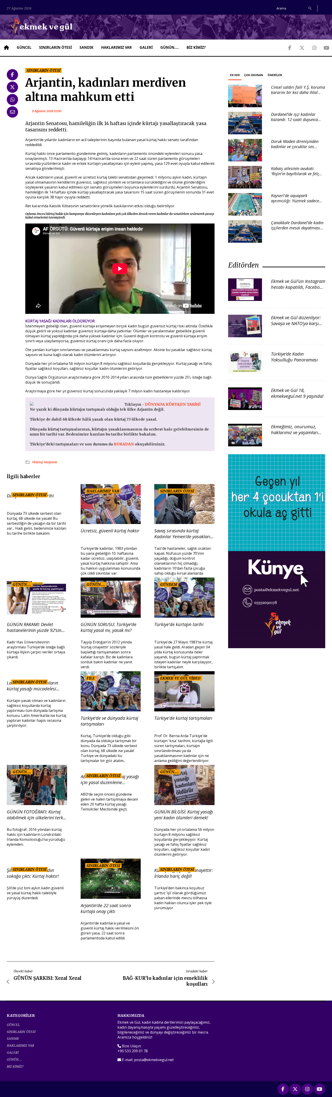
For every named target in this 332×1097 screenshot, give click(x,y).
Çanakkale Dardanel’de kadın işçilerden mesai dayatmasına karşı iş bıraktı (298, 228)
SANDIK (86, 47)
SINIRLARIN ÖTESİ (55, 47)
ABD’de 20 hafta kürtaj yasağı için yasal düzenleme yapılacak (110, 779)
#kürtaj (37, 462)
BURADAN (124, 444)
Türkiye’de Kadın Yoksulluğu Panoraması (294, 357)
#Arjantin (50, 462)
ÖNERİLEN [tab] (275, 75)
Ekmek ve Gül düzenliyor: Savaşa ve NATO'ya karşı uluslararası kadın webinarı (296, 326)
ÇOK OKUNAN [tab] (253, 75)
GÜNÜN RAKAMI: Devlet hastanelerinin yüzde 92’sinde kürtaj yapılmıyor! (36, 627)
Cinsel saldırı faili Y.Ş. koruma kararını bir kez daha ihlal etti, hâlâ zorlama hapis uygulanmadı (298, 95)
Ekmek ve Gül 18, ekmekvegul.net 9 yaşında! (297, 393)
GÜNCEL (24, 47)
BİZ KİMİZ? (196, 47)
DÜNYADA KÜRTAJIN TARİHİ (173, 404)
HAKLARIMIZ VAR (116, 47)
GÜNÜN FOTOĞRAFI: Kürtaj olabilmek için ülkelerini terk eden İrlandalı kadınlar (35, 815)
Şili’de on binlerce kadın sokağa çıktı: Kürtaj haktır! (33, 873)
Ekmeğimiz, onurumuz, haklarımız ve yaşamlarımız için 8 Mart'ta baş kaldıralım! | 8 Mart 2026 (298, 435)
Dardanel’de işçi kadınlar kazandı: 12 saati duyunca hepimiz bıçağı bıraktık (294, 120)
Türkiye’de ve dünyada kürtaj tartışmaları (109, 721)
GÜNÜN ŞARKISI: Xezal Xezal (48, 978)
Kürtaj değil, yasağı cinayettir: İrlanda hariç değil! (183, 873)
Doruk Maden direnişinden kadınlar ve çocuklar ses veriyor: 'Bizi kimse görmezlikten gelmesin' (294, 149)
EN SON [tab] (235, 75)
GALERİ (146, 47)
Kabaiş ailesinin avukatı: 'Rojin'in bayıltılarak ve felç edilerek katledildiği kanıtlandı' (295, 176)
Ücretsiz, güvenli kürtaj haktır (110, 531)
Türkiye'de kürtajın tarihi (178, 624)
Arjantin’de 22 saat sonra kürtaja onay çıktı (106, 908)
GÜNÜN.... (169, 47)
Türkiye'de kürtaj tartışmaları (183, 718)
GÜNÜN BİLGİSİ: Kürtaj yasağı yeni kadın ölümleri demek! (183, 815)
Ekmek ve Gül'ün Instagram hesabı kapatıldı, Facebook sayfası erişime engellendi (298, 287)
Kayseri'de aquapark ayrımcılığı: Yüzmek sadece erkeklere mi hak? (295, 201)
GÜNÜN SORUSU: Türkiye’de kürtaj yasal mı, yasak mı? (108, 627)
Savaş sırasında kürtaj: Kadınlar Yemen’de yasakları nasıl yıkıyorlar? (182, 534)
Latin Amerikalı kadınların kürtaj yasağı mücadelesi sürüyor (32, 686)
